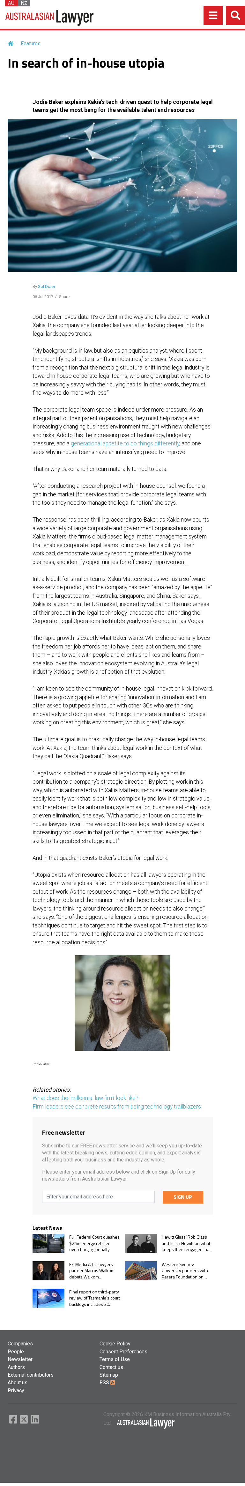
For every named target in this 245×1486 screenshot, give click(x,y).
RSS (105, 1383)
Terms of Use (115, 1359)
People (16, 1352)
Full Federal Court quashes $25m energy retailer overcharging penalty (94, 1243)
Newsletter (20, 1359)
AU (11, 3)
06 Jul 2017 (43, 296)
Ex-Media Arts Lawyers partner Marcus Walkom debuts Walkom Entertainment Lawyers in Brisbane (93, 1270)
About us (17, 1383)
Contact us (111, 1367)
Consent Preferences (123, 1352)
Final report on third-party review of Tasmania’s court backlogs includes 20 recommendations (94, 1298)
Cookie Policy (115, 1344)
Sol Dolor (46, 286)
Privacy (16, 1390)
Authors (16, 1367)
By (44, 286)
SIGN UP (183, 1197)
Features (31, 43)
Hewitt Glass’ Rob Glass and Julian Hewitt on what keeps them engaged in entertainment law (186, 1243)
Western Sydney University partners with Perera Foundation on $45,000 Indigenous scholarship (185, 1270)
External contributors (31, 1375)
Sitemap (109, 1375)
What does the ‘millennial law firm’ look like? (85, 1098)
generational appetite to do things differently (125, 443)
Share (64, 296)
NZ (24, 3)
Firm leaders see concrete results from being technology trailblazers (117, 1106)
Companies (20, 1344)
